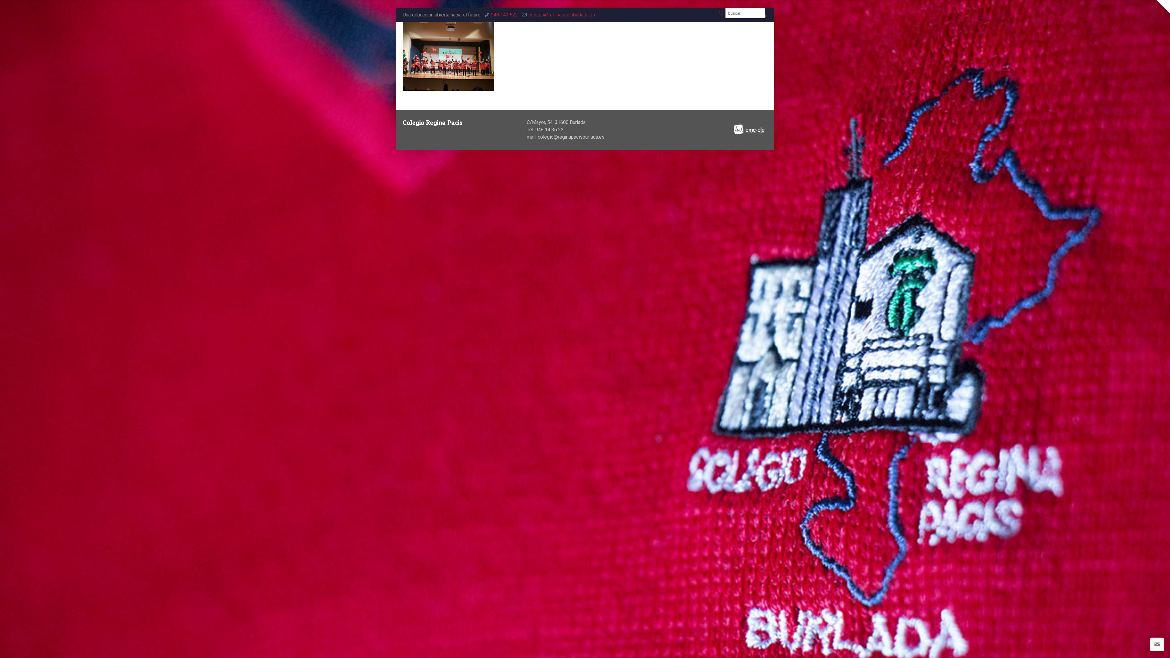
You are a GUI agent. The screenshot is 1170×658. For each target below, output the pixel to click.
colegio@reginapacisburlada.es (561, 15)
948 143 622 (504, 15)
